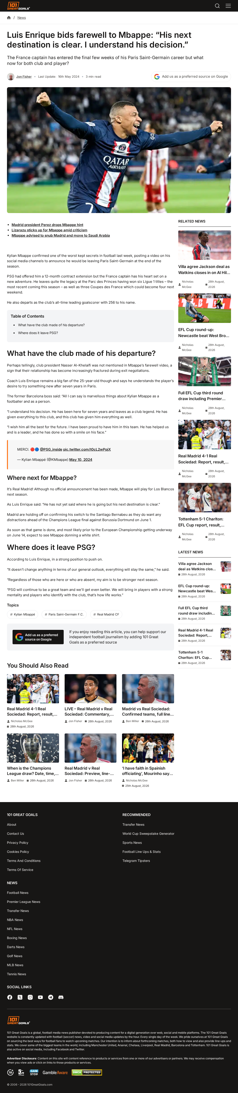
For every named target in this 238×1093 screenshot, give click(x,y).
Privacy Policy (17, 842)
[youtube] (40, 997)
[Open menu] (228, 6)
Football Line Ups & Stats (141, 852)
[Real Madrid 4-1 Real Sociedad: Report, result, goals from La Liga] (33, 688)
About (11, 824)
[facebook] (10, 997)
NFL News (14, 929)
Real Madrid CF (108, 614)
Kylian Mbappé (24, 614)
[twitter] (20, 997)
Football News (17, 893)
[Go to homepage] (18, 6)
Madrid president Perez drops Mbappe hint (47, 225)
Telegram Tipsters (136, 861)
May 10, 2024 (80, 459)
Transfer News (133, 824)
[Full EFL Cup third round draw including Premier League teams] (204, 371)
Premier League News (23, 902)
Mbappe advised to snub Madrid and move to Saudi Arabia (61, 235)
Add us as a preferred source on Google (195, 76)
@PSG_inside (51, 449)
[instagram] (30, 997)
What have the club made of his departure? (51, 325)
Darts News (15, 947)
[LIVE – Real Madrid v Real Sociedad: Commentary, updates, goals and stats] (91, 688)
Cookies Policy (18, 852)
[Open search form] (217, 6)
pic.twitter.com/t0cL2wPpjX (87, 449)
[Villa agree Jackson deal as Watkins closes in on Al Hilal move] (204, 245)
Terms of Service (20, 870)
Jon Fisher (24, 76)
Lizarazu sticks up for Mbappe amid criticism (49, 230)
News (21, 17)
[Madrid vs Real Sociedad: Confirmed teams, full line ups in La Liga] (148, 688)
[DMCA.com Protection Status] (87, 1074)
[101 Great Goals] (119, 1021)
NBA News (15, 920)
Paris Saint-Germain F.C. (66, 614)
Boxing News (17, 938)
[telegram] (50, 997)
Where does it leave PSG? (38, 333)
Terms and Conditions (23, 861)
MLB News (15, 965)
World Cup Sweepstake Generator (148, 833)
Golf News (14, 956)
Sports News (132, 842)
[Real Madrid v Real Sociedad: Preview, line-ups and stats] (91, 748)
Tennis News (16, 974)
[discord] (61, 997)
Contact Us (15, 833)
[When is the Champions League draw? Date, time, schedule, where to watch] (33, 748)
